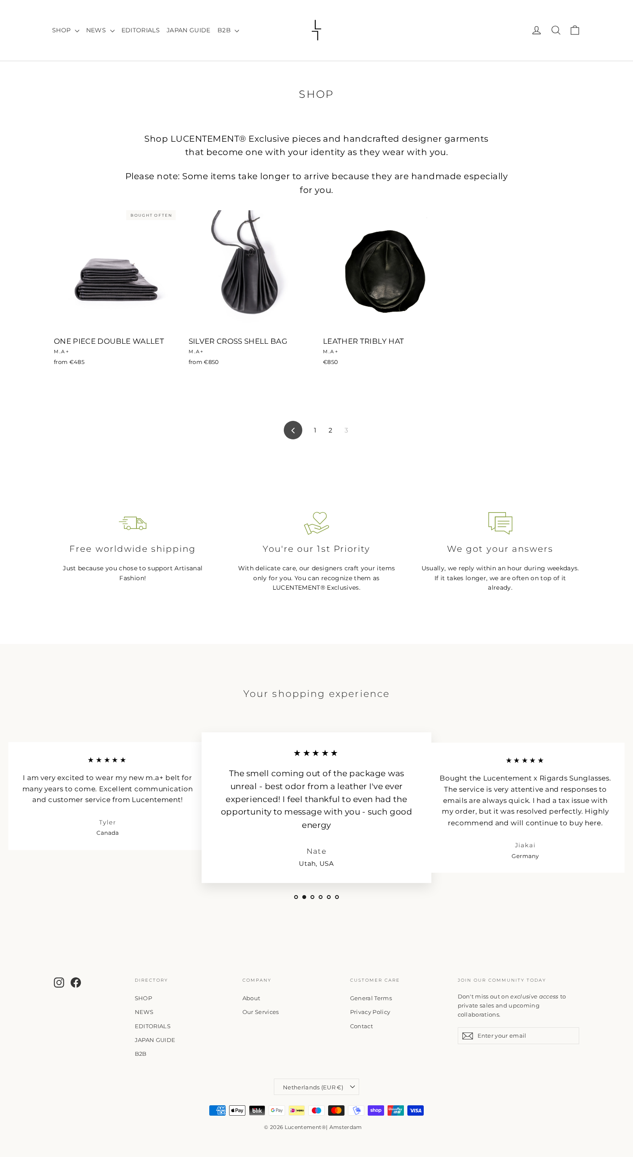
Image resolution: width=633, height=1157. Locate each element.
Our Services (260, 1011)
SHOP (62, 30)
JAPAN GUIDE (189, 30)
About (251, 998)
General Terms (371, 998)
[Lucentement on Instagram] (59, 982)
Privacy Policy (370, 1011)
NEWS (97, 30)
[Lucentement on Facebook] (76, 982)
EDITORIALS (140, 30)
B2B (225, 30)
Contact (361, 1026)
